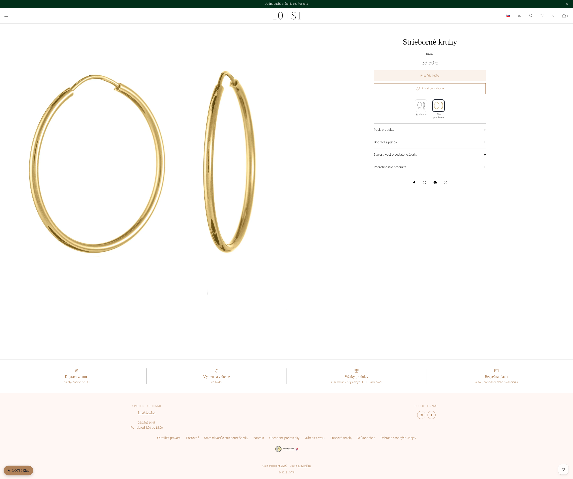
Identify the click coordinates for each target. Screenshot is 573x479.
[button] (531, 15)
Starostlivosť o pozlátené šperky (395, 154)
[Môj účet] (552, 15)
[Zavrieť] (566, 3)
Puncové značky (341, 438)
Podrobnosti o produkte (390, 167)
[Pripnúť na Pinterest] (435, 183)
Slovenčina (304, 466)
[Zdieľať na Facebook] (414, 183)
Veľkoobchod (366, 438)
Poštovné (192, 438)
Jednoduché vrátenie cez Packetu (286, 4)
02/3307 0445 (146, 422)
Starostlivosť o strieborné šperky (226, 438)
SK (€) (283, 466)
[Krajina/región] (508, 15)
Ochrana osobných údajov (398, 438)
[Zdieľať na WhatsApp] (446, 183)
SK (519, 15)
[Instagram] (421, 415)
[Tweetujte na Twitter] (425, 183)
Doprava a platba (385, 142)
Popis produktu (384, 129)
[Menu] (9, 15)
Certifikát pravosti (169, 438)
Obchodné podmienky (284, 438)
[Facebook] (431, 415)
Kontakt (258, 438)
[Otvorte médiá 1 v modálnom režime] (143, 167)
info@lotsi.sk (146, 412)
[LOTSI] (287, 15)
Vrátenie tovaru (315, 438)
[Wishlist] (542, 15)
